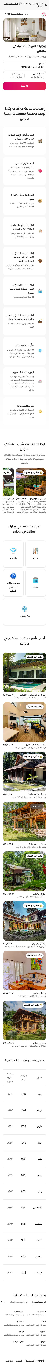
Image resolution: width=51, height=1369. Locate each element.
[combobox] (24, 67)
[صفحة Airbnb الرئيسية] (44, 14)
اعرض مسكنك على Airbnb (17, 14)
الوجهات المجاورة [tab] (39, 1302)
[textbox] (35, 77)
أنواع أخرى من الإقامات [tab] (19, 1302)
